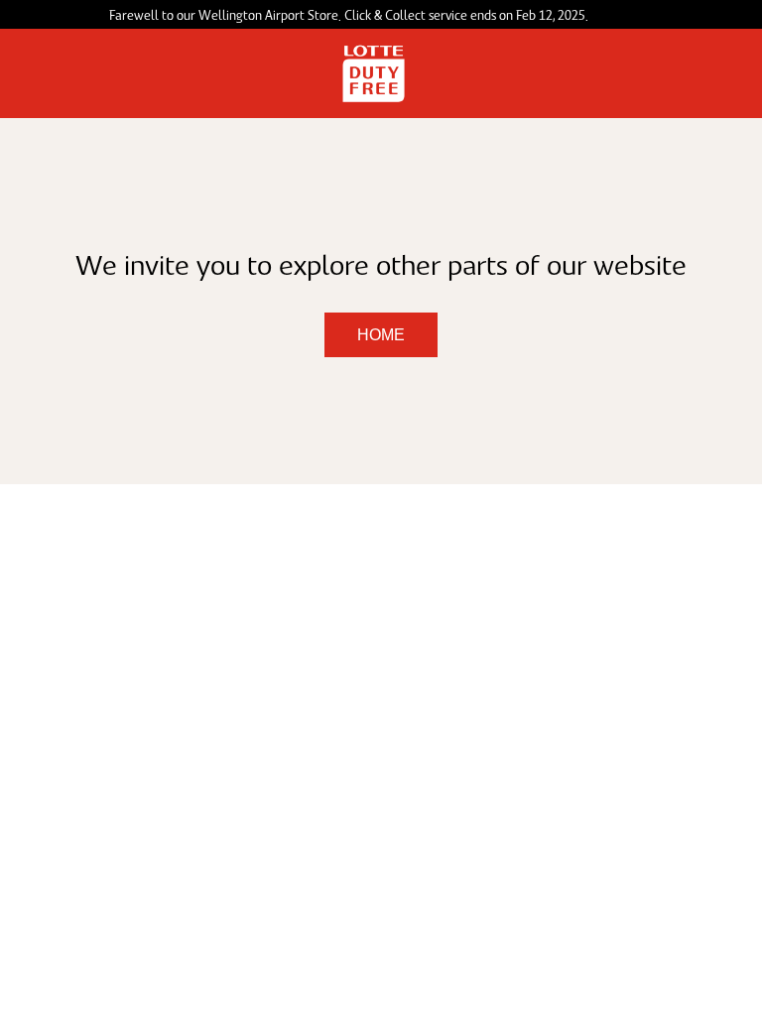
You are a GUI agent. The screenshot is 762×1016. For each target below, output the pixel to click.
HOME (381, 334)
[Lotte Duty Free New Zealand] (373, 73)
